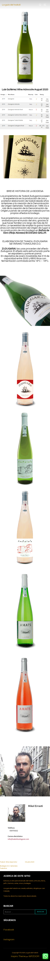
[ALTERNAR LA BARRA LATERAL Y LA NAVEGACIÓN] (45, 4)
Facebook (8, 930)
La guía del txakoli (11, 5)
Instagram (8, 939)
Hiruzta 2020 (29, 862)
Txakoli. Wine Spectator (8, 862)
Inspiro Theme (18, 956)
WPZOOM (34, 956)
